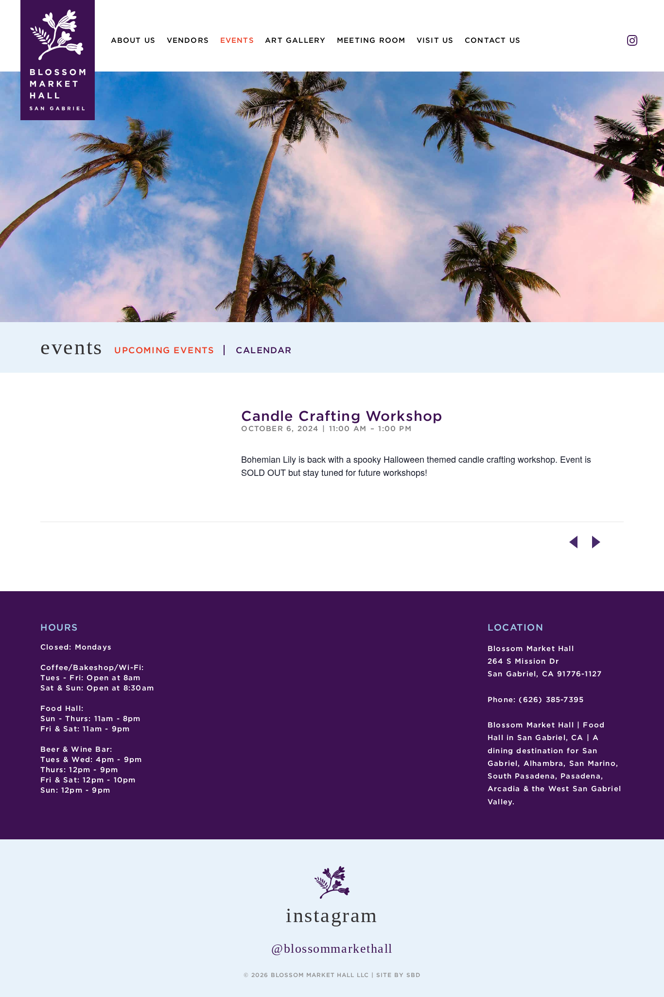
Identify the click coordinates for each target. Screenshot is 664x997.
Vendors (188, 40)
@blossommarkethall (332, 949)
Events (237, 40)
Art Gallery (295, 40)
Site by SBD (398, 975)
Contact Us (493, 40)
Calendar (264, 350)
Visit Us (435, 40)
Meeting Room (371, 40)
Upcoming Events (164, 350)
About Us (133, 40)
